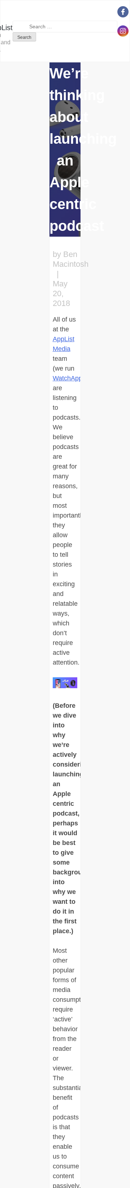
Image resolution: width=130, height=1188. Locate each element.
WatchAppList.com (80, 378)
